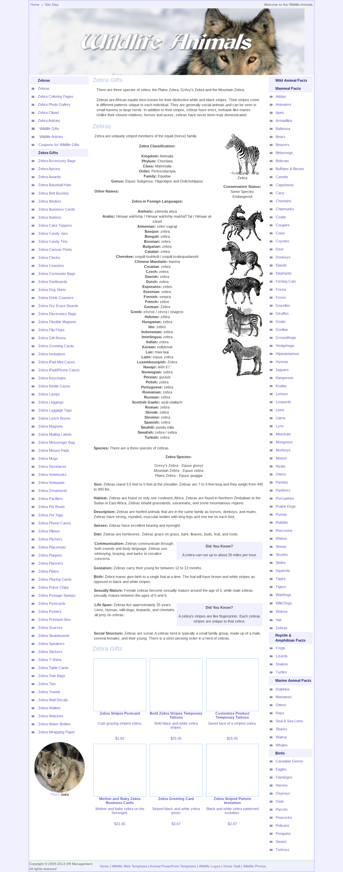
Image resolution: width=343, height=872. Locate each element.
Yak (279, 620)
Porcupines (285, 498)
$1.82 (119, 738)
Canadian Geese (289, 761)
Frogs (280, 648)
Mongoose (284, 442)
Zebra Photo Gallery (54, 104)
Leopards (283, 402)
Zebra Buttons (49, 217)
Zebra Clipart (48, 113)
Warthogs (283, 595)
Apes (280, 113)
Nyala (280, 466)
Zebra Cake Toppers (55, 225)
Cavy (280, 193)
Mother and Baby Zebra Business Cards (119, 801)
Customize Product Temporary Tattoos (232, 715)
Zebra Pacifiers (50, 499)
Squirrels (283, 571)
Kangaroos (284, 378)
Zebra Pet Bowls (51, 507)
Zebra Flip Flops (51, 330)
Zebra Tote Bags (51, 676)
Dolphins (283, 689)
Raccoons (284, 530)
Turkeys (282, 850)
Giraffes (282, 313)
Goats (281, 321)
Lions (280, 410)
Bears (280, 137)
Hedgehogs (285, 346)
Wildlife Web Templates (129, 866)
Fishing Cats (286, 281)
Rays (280, 713)
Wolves (282, 611)
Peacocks (284, 817)
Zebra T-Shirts (50, 660)
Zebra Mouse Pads (53, 450)
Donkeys (283, 257)
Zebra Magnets (50, 426)
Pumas (281, 514)
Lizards (282, 656)
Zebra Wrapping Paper (56, 732)
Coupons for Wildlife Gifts (59, 145)
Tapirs (281, 579)
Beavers (282, 145)
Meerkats (283, 434)
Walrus (281, 737)
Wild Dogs (284, 603)
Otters (281, 474)
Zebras (44, 88)
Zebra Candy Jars (53, 233)
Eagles (281, 769)
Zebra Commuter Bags (56, 274)
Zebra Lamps (49, 394)
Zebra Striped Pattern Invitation (232, 801)
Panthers (283, 490)
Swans (281, 842)
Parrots (282, 809)
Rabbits (282, 522)
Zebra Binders (49, 201)
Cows (280, 233)
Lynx (280, 426)
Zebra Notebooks (52, 475)
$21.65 (119, 824)
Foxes (281, 297)
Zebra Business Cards (56, 209)
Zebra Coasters (51, 266)
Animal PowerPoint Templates (173, 866)
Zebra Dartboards (52, 282)
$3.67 (176, 824)
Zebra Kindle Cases (54, 386)
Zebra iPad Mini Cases (56, 362)
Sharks (281, 729)
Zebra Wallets (49, 708)
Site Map (52, 4)
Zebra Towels (49, 692)
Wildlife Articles (51, 137)
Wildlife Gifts (49, 129)
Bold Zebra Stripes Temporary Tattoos (176, 715)
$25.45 (176, 738)
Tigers (281, 587)
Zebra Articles (49, 121)
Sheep (281, 546)
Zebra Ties (47, 684)
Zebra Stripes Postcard (120, 713)
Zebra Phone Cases (54, 523)
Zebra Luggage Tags (55, 410)
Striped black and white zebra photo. (176, 811)
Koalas (281, 386)
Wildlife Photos (254, 866)
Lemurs (282, 394)
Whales (282, 745)
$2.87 (232, 824)
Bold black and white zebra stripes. (176, 725)
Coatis (281, 217)
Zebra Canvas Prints (55, 249)
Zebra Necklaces (52, 466)
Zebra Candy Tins (53, 241)
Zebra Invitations (51, 354)
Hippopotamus (287, 354)
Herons (282, 785)
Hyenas (282, 362)
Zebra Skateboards (54, 636)
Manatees (284, 697)
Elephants (284, 273)
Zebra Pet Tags (50, 515)
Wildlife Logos (209, 866)
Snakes (282, 664)
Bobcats (282, 161)
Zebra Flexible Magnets (57, 322)
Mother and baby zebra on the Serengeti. (119, 811)
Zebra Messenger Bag (56, 442)
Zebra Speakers (51, 644)
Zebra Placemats (52, 547)
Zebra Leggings (51, 402)
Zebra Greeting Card (176, 799)
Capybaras (285, 185)
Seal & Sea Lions (289, 721)
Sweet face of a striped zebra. (232, 723)
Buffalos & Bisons (290, 169)
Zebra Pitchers (50, 539)
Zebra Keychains (52, 378)
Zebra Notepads (51, 483)
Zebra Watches (50, 716)
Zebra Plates (48, 571)
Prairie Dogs (286, 506)
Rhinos (281, 538)
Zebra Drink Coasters (56, 298)
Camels (282, 177)
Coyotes (282, 241)
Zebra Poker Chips (53, 587)
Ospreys (283, 793)
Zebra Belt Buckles (53, 193)
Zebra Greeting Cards (56, 346)
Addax (281, 96)
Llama (280, 418)
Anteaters (283, 104)
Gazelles (283, 305)
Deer (280, 249)
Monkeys (283, 450)
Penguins (283, 833)
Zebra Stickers (50, 652)
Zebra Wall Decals (53, 700)
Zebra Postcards (52, 603)
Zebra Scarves (50, 628)
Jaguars (282, 370)
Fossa (281, 289)
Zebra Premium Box (54, 619)
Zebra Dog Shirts (52, 290)
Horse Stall (231, 866)
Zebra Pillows (49, 531)
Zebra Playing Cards (55, 579)
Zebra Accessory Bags (57, 161)
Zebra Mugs (48, 458)
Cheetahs (283, 201)
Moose (281, 458)
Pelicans (282, 825)
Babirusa (283, 129)
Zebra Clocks (49, 258)
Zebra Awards (49, 177)
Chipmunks (285, 209)
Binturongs (284, 153)
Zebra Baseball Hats (54, 185)
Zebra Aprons (49, 169)
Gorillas (282, 330)
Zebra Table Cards (53, 668)
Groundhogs (286, 338)
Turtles (281, 672)
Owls (280, 801)
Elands (281, 265)
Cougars (283, 225)
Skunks (282, 555)
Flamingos (284, 777)
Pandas (282, 482)
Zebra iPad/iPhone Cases (59, 370)
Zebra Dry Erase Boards (58, 306)
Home (35, 4)
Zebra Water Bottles (54, 724)
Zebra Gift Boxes (52, 338)
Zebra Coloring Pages (55, 96)
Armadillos (284, 121)
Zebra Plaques (50, 555)
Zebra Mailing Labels (55, 434)
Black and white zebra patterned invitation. (232, 811)
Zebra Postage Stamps (57, 595)
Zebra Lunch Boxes (54, 418)
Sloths (281, 563)
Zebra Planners (50, 563)
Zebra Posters (50, 611)
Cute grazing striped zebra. (120, 723)
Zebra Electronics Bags (57, 314)
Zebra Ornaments (52, 491)
